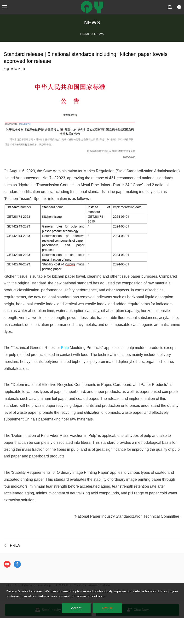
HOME (85, 34)
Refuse (107, 608)
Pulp (65, 348)
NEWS (99, 34)
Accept (76, 608)
